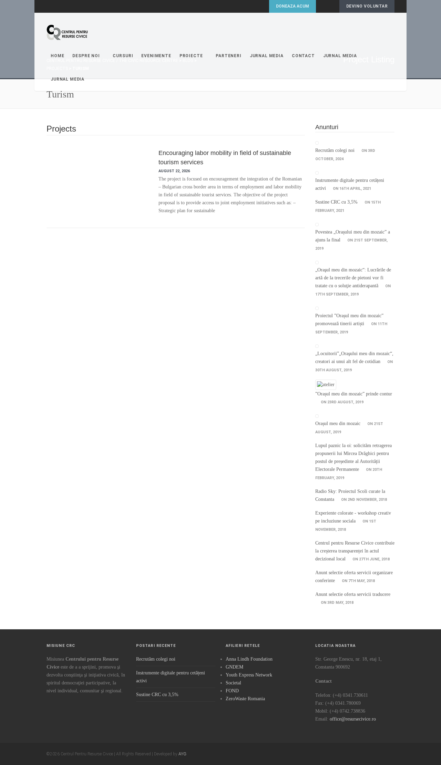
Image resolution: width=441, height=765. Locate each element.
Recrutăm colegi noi (335, 150)
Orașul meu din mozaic (337, 423)
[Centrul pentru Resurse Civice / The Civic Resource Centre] (67, 32)
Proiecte (191, 55)
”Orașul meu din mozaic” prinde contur (353, 393)
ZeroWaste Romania (245, 698)
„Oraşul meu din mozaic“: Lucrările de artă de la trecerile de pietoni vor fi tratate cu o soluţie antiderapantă (353, 277)
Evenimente (156, 55)
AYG (182, 754)
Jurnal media (340, 55)
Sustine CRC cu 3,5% (336, 202)
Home (57, 55)
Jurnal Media (267, 55)
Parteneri (229, 55)
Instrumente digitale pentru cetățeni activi (170, 676)
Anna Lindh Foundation (249, 659)
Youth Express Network (249, 675)
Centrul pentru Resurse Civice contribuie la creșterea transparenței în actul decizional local (354, 550)
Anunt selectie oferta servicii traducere (352, 594)
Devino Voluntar (367, 6)
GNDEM (234, 667)
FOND (232, 690)
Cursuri (123, 55)
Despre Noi (86, 55)
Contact (303, 55)
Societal (233, 682)
